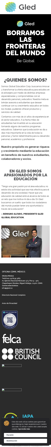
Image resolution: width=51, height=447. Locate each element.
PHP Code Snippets (15, 446)
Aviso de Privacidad (9, 303)
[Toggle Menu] (47, 7)
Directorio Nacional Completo (14, 295)
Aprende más (24, 429)
